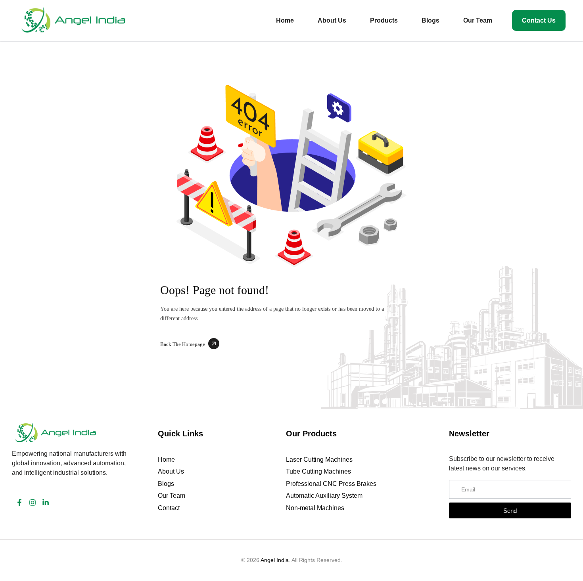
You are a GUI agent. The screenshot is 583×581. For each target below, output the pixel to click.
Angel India (275, 560)
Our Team (477, 20)
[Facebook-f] (19, 502)
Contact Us (539, 20)
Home (285, 20)
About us (332, 20)
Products (384, 20)
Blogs (430, 20)
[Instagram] (32, 502)
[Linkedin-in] (45, 502)
